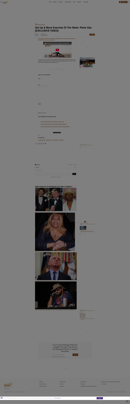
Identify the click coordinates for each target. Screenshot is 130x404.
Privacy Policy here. (58, 397)
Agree (100, 398)
